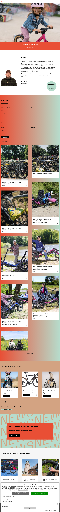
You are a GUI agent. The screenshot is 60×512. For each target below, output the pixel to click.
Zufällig (32, 125)
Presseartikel (3, 131)
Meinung (2, 127)
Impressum (46, 510)
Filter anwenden (5, 137)
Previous (1, 46)
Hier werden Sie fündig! (6, 409)
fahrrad (2, 118)
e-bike (2, 110)
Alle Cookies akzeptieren (39, 493)
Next (58, 46)
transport (3, 115)
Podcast (2, 130)
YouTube (3, 503)
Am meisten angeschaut (35, 128)
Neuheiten (3, 128)
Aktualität (33, 127)
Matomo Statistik (5, 506)
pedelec (2, 112)
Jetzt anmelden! (14, 435)
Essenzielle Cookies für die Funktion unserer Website (13, 497)
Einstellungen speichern (30, 508)
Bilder (2, 125)
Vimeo (3, 504)
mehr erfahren (29, 47)
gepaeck (2, 119)
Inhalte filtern (4, 102)
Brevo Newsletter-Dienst (7, 501)
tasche (2, 116)
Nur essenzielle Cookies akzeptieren (20, 493)
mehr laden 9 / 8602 (30, 353)
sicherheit (3, 113)
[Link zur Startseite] (1, 1)
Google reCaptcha (5, 499)
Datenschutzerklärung (23, 490)
